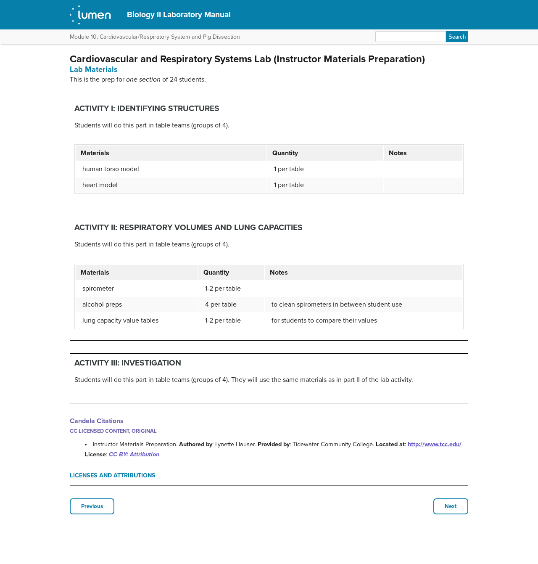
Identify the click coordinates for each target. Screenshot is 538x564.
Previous (92, 506)
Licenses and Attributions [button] (113, 475)
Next (451, 506)
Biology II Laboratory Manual (179, 14)
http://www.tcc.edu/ (435, 444)
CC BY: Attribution (134, 454)
